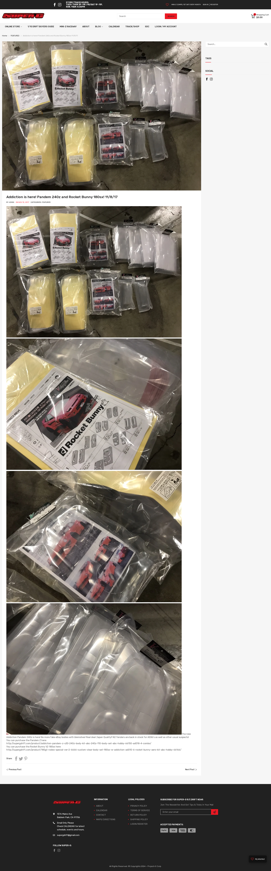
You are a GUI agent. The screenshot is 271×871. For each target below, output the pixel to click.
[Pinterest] (26, 758)
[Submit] (214, 812)
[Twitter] (21, 758)
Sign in (205, 5)
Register (214, 5)
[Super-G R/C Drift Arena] (23, 16)
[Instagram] (59, 4)
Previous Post (15, 769)
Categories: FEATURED (41, 202)
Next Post (189, 769)
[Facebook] (54, 4)
